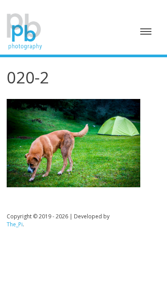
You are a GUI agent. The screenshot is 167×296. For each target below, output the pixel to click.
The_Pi (15, 224)
